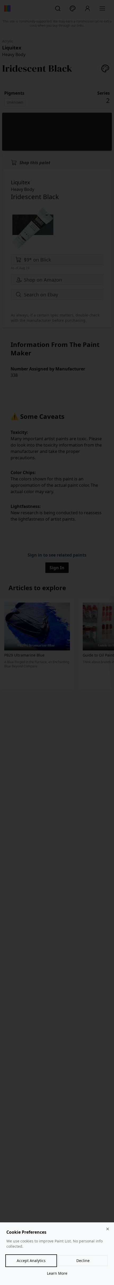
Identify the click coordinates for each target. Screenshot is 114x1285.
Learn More (57, 1273)
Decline (83, 1260)
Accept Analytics (31, 1260)
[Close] (108, 1229)
